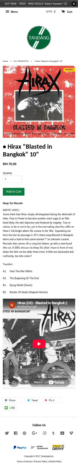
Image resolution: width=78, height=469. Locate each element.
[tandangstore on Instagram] (45, 434)
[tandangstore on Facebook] (16, 434)
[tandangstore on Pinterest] (24, 434)
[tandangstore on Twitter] (7, 434)
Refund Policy (55, 461)
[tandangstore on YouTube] (62, 434)
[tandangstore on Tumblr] (53, 434)
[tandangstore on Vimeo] (71, 434)
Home (5, 61)
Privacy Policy (40, 461)
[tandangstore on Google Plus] (34, 434)
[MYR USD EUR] (50, 11)
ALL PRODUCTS (21, 61)
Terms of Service (24, 461)
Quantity (7, 173)
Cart (69, 11)
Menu (14, 11)
